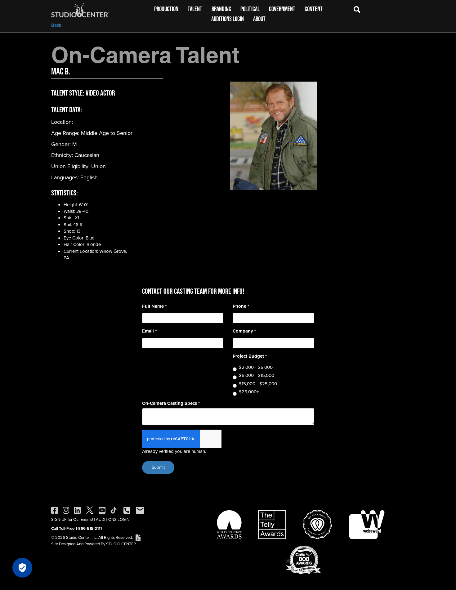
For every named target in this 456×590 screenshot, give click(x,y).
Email (149, 331)
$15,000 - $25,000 (258, 384)
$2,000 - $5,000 (256, 367)
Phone (241, 306)
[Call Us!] (126, 510)
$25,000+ (249, 392)
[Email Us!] (140, 510)
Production (166, 8)
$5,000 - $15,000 (256, 375)
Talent (195, 8)
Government (282, 8)
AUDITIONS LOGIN (112, 519)
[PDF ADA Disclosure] (138, 537)
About (259, 18)
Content (314, 8)
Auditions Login (227, 18)
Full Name (154, 306)
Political (250, 8)
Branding (221, 8)
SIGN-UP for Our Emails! (72, 519)
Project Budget (250, 356)
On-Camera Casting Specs (171, 403)
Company (244, 331)
